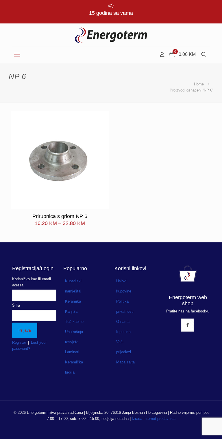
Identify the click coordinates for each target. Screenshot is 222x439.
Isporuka (123, 332)
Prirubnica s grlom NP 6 (59, 216)
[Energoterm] (111, 35)
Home (199, 84)
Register (19, 342)
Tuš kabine (74, 321)
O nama (123, 321)
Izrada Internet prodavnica (153, 418)
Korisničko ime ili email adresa (31, 282)
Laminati (72, 352)
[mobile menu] (17, 55)
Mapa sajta (125, 362)
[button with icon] (187, 325)
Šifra (16, 305)
